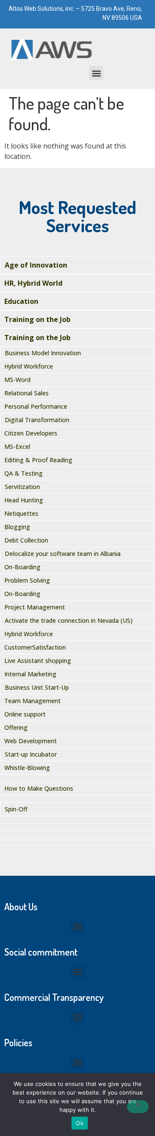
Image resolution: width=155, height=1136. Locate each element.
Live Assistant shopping (37, 660)
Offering (16, 727)
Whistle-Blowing (27, 768)
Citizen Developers (30, 433)
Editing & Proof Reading (38, 460)
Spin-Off (16, 809)
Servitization (22, 487)
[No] (138, 1106)
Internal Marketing (30, 674)
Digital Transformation (37, 420)
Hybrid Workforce (28, 366)
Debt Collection (26, 540)
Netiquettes (21, 513)
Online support (25, 714)
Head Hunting (23, 500)
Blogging (17, 527)
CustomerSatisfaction (35, 647)
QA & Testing (23, 473)
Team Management (32, 701)
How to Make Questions (38, 788)
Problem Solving (27, 580)
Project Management (34, 607)
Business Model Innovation (43, 353)
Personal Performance (35, 406)
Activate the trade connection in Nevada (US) (69, 620)
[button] (96, 73)
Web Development (30, 741)
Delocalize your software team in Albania (63, 553)
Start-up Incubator (31, 754)
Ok (80, 1123)
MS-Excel (17, 446)
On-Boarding (22, 567)
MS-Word (17, 380)
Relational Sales (26, 393)
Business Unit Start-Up (37, 687)
